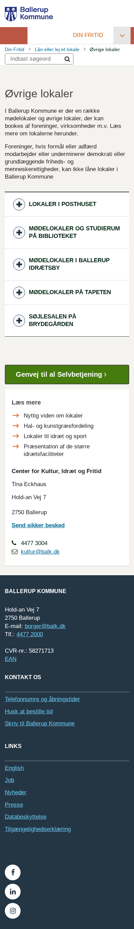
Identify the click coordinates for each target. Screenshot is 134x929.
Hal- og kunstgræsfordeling (58, 426)
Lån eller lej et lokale (57, 49)
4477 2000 (29, 634)
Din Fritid (88, 35)
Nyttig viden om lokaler (53, 415)
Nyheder (15, 792)
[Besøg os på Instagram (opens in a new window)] (13, 911)
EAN (10, 659)
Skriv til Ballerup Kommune (40, 723)
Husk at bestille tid (29, 711)
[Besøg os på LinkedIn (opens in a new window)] (13, 892)
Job (9, 780)
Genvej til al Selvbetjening (60, 374)
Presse (14, 804)
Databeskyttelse (25, 816)
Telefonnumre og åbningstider (42, 699)
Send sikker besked (38, 525)
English (14, 768)
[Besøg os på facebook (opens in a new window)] (13, 872)
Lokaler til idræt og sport (55, 436)
